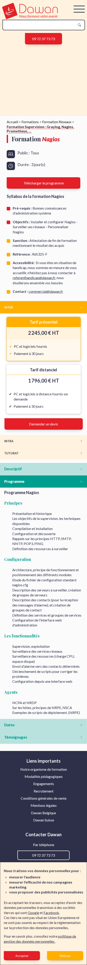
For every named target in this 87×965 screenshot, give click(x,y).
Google (33, 912)
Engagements (43, 783)
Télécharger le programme (43, 183)
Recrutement (44, 791)
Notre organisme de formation (43, 769)
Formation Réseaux (56, 122)
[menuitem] (43, 769)
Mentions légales (44, 805)
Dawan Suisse (43, 820)
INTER (8, 307)
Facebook (51, 912)
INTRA (8, 441)
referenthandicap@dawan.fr (34, 278)
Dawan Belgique (43, 813)
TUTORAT (11, 453)
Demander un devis (43, 424)
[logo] (30, 17)
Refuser (65, 956)
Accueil (12, 122)
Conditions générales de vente (43, 798)
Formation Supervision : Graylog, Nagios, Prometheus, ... (40, 129)
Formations (30, 122)
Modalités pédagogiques (44, 776)
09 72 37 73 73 (43, 39)
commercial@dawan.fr (46, 291)
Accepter (22, 956)
